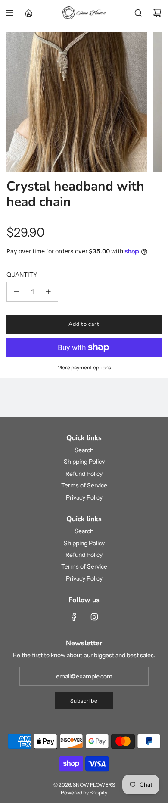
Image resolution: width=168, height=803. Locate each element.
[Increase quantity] (48, 291)
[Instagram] (94, 616)
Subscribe (84, 700)
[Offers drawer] (28, 12)
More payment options (84, 367)
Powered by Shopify (84, 792)
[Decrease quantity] (16, 291)
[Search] (138, 12)
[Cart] (157, 12)
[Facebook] (74, 616)
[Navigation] (9, 12)
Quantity (21, 274)
